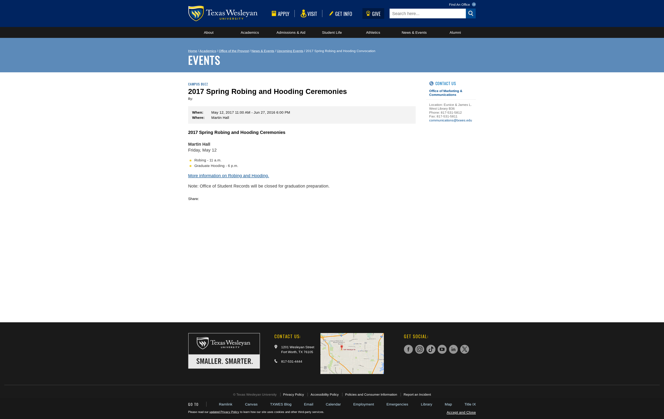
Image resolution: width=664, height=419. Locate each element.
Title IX (470, 404)
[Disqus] (302, 257)
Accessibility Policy (325, 394)
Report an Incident (417, 394)
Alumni (455, 32)
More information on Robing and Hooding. (228, 175)
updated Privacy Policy (224, 412)
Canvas (251, 404)
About (209, 32)
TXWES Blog (281, 404)
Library (426, 404)
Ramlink (225, 404)
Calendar (333, 404)
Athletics (373, 32)
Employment (363, 404)
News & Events (414, 32)
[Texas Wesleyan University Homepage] (229, 13)
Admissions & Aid (290, 32)
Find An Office (460, 4)
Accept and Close (461, 412)
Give (376, 13)
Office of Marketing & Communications (445, 93)
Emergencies (397, 404)
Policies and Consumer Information (371, 394)
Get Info (343, 13)
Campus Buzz (198, 84)
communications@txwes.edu (450, 120)
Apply (283, 13)
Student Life (332, 32)
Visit (312, 13)
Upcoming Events (290, 51)
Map (448, 404)
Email (308, 404)
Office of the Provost (234, 51)
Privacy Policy (293, 394)
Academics (250, 32)
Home (192, 51)
